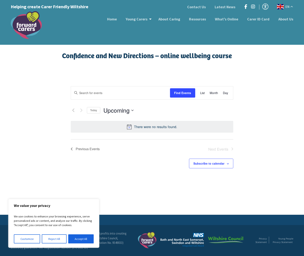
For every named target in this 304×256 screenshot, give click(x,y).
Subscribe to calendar (208, 163)
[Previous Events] (73, 110)
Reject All (54, 239)
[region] (53, 223)
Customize (27, 239)
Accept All (81, 239)
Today (93, 110)
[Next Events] (81, 110)
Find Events (182, 93)
